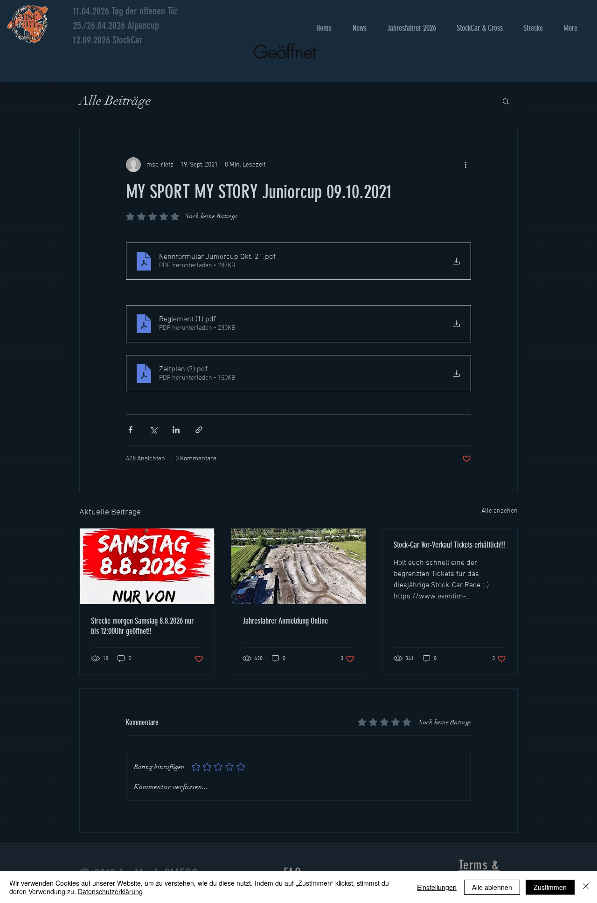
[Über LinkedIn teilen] (176, 429)
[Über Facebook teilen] (130, 429)
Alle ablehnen (492, 887)
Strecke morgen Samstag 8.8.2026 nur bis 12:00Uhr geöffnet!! (142, 626)
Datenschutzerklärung (110, 891)
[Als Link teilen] (198, 429)
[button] (505, 100)
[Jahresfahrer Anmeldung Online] (298, 566)
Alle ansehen (499, 511)
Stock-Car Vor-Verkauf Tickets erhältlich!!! (450, 545)
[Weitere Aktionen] (465, 164)
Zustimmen (550, 887)
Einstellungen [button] (437, 887)
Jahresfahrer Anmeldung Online (285, 621)
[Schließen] (585, 887)
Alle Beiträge (115, 101)
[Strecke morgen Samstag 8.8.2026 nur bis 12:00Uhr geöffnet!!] (147, 566)
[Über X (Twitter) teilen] (153, 429)
